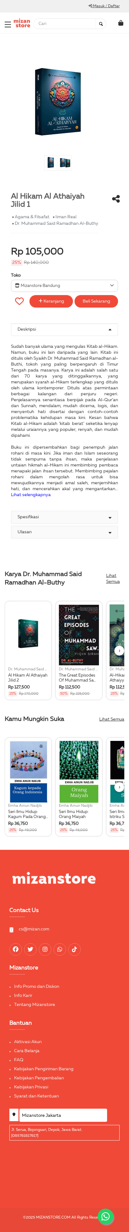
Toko (16, 275)
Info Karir (23, 995)
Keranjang (53, 301)
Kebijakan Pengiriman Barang (44, 1069)
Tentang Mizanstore (34, 1005)
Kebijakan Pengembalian (39, 1078)
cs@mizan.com (34, 929)
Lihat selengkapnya (31, 495)
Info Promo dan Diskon (36, 986)
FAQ (18, 1060)
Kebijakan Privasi (31, 1087)
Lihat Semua (113, 579)
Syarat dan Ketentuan (36, 1096)
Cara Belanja (26, 1051)
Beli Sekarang (96, 301)
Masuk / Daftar (106, 6)
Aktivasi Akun (28, 1042)
